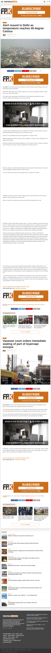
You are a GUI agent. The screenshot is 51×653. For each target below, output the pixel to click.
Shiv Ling (34, 495)
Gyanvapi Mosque (20, 495)
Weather (5, 305)
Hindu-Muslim (28, 495)
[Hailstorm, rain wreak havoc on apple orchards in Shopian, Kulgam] (10, 323)
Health (13, 637)
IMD (16, 304)
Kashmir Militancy (20, 635)
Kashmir (17, 633)
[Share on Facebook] (10, 70)
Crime (17, 637)
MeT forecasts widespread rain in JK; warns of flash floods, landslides (40, 326)
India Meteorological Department (26, 304)
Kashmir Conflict (11, 635)
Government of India (7, 640)
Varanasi (5, 496)
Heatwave (12, 304)
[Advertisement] (25, 156)
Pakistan (5, 637)
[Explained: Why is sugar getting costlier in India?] (10, 515)
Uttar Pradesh (40, 495)
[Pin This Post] (25, 70)
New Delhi (37, 304)
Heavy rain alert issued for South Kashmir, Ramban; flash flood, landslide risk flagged (25, 326)
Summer (42, 304)
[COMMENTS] (40, 70)
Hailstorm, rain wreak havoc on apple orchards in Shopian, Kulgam (10, 326)
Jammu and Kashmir (7, 633)
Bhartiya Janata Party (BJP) (9, 638)
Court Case (13, 495)
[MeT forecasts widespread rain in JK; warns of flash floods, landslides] (41, 323)
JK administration (16, 640)
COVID (9, 637)
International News (7, 642)
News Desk (11, 34)
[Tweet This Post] (18, 70)
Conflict (5, 635)
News (13, 633)
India (21, 633)
